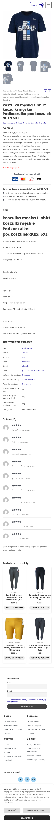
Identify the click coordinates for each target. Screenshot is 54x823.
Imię (8, 682)
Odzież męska (16, 94)
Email (9, 691)
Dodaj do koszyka (14, 607)
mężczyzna (27, 348)
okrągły (25, 366)
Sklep (18, 91)
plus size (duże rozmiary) (33, 370)
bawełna (26, 375)
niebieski (26, 362)
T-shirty (27, 94)
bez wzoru (26, 384)
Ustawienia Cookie (36, 810)
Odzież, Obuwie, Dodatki (27, 123)
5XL (23, 357)
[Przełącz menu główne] (48, 5)
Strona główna (9, 91)
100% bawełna (28, 379)
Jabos (25, 353)
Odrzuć (12, 810)
